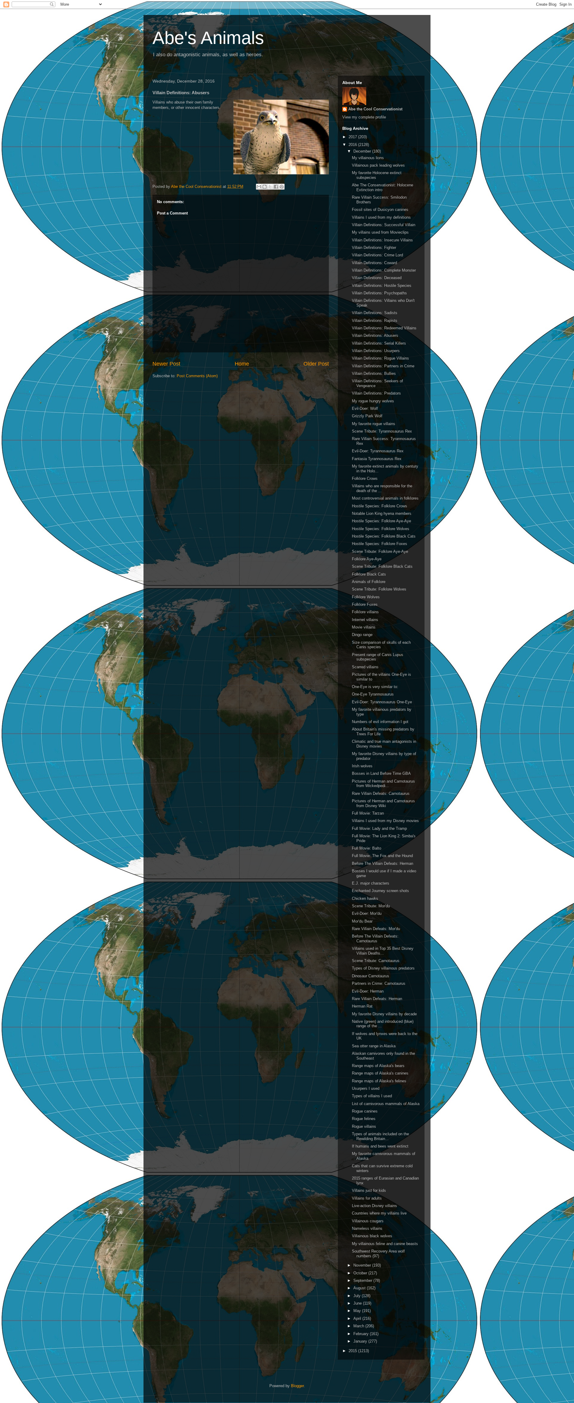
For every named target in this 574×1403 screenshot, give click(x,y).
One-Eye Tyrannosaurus (373, 694)
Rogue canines (365, 1111)
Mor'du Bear (362, 921)
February (361, 1334)
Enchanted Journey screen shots (380, 890)
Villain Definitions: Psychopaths (379, 293)
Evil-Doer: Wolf (365, 408)
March (359, 1326)
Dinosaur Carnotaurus (370, 976)
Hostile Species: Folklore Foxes (379, 543)
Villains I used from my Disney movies (385, 820)
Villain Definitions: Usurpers (376, 351)
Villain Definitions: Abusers (375, 335)
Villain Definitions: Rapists (374, 320)
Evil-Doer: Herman (368, 991)
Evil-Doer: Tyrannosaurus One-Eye (382, 702)
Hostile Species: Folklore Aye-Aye (381, 521)
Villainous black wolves (372, 1236)
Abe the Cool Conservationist (375, 109)
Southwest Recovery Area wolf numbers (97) (378, 1253)
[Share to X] (270, 187)
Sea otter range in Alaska (374, 1046)
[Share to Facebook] (276, 187)
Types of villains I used (372, 1096)
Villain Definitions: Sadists (374, 313)
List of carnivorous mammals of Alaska (385, 1103)
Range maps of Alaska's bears (378, 1065)
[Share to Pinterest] (282, 187)
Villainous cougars (368, 1221)
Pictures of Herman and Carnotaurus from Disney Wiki (383, 803)
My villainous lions (368, 158)
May (357, 1310)
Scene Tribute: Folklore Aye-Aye (380, 551)
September (363, 1280)
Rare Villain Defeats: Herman (377, 998)
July (357, 1296)
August (360, 1288)
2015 (353, 1351)
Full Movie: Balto (366, 848)
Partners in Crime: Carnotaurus (378, 983)
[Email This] (259, 187)
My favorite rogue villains (373, 423)
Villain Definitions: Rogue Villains (380, 358)
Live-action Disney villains (374, 1205)
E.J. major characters (370, 883)
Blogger (297, 1386)
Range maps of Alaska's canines (380, 1073)
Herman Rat (362, 1006)
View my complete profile (364, 117)
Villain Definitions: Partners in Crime (383, 366)
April (357, 1318)
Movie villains (363, 627)
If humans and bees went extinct (380, 1146)
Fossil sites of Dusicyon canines (380, 209)
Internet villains (365, 619)
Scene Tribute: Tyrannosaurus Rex (382, 431)
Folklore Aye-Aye (366, 559)
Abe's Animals (208, 38)
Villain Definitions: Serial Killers (379, 343)
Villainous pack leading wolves (378, 165)
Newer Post (166, 364)
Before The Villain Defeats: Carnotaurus (375, 938)
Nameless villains (367, 1228)
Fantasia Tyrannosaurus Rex (377, 458)
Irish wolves (362, 766)
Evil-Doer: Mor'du (366, 913)
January (360, 1341)
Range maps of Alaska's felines (379, 1081)
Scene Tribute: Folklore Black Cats (382, 566)
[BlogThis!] (265, 187)
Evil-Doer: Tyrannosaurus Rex (378, 451)
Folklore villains (365, 612)
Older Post (316, 364)
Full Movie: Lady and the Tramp (379, 828)
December (362, 151)
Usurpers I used (365, 1088)
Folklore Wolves (366, 597)
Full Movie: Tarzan (368, 813)
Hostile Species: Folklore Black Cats (384, 536)
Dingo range (362, 634)
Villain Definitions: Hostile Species (381, 285)
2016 (353, 144)
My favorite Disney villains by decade (384, 1014)
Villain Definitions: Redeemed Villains (384, 328)
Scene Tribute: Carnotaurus (375, 960)
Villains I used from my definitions (381, 217)
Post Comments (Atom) (197, 376)
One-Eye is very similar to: (375, 686)
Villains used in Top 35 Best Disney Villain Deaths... (382, 950)
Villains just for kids (369, 1190)
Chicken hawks (365, 898)
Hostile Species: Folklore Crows (379, 506)
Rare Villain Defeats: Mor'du (376, 928)
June (358, 1303)
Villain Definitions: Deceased (377, 278)
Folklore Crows (365, 478)
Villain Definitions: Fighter (374, 247)
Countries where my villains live (379, 1213)
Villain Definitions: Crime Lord (377, 255)
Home (242, 364)
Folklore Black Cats (369, 574)
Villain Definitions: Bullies (374, 373)
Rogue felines (363, 1118)
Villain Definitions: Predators (376, 393)
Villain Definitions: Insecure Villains (382, 240)
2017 (353, 137)
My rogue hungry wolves (373, 401)
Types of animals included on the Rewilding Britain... (380, 1136)
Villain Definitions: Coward (374, 263)
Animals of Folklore (368, 581)
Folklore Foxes (365, 604)
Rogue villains (364, 1126)
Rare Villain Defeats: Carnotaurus (381, 793)
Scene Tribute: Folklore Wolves (379, 589)
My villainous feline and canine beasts (385, 1243)
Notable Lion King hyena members (381, 513)
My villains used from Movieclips (380, 232)
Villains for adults (367, 1198)
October (360, 1273)
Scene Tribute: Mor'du (371, 906)
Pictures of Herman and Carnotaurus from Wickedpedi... (383, 783)
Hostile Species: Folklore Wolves (380, 528)
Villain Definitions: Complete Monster (384, 270)
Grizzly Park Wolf (367, 416)
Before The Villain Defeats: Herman (382, 863)
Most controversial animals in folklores (385, 498)
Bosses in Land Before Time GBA (381, 773)
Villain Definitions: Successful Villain (383, 225)
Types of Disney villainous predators (383, 968)
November (362, 1265)
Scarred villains (365, 667)
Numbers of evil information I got (380, 721)
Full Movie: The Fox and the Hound (382, 855)
